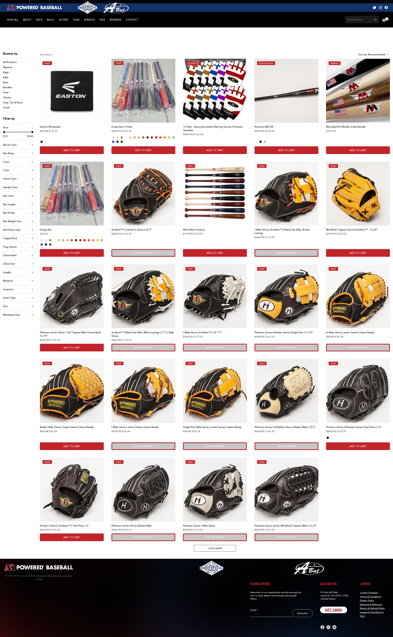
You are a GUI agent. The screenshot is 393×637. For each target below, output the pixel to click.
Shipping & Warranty (371, 604)
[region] (116, 8)
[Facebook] (386, 7)
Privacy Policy (367, 600)
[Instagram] (380, 7)
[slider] (4, 132)
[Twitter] (374, 7)
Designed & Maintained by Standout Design (54, 577)
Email (253, 610)
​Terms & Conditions (370, 596)
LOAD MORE (215, 548)
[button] (385, 19)
